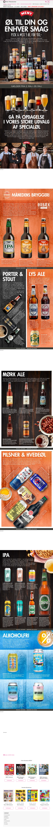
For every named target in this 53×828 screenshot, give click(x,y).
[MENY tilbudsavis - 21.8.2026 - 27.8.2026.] (9, 769)
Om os (5, 822)
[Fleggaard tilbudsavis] (45, 796)
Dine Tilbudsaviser (11, 2)
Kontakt (6, 824)
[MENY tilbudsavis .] (32, 769)
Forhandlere (7, 815)
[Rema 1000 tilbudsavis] (8, 796)
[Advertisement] (26, 179)
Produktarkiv (7, 821)
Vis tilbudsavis (9, 780)
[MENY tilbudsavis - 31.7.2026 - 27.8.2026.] (21, 769)
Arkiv (5, 819)
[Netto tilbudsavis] (20, 796)
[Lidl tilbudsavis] (32, 796)
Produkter (6, 818)
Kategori (6, 816)
